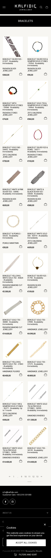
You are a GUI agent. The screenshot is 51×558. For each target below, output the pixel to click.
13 (37, 477)
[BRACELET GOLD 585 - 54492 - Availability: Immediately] (13, 135)
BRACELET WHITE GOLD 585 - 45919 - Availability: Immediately (37, 236)
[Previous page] (10, 479)
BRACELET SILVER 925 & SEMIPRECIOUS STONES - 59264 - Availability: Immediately (37, 62)
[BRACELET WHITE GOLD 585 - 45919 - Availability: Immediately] (37, 221)
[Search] (41, 7)
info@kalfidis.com (10, 492)
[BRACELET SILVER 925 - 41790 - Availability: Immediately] (37, 263)
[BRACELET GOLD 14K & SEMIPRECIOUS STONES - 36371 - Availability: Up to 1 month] (13, 391)
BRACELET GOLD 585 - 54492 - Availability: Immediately (12, 149)
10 (25, 477)
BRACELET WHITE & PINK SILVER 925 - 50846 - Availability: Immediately (13, 191)
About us (7, 513)
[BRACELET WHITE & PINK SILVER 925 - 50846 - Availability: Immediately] (13, 177)
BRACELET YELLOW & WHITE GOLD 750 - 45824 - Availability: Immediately (13, 279)
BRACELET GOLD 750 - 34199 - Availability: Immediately (36, 450)
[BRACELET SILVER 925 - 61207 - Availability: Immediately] (13, 47)
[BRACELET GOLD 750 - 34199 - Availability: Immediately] (37, 436)
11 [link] (29, 477)
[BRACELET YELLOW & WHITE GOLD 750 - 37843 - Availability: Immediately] (13, 349)
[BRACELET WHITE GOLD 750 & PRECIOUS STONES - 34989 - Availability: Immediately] (13, 436)
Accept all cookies (26, 542)
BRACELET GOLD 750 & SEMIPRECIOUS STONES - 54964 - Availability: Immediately (37, 106)
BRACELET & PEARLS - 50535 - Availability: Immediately (12, 236)
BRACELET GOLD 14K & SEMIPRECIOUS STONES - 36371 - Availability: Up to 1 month (13, 407)
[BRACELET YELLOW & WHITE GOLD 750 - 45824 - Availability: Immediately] (13, 263)
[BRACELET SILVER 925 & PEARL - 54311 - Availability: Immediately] (37, 135)
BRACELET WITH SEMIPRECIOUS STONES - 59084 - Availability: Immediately (13, 106)
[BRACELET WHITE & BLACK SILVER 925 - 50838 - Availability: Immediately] (37, 177)
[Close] (45, 524)
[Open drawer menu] (4, 7)
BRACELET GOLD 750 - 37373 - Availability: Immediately (36, 364)
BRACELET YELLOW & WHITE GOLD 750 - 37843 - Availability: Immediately (13, 365)
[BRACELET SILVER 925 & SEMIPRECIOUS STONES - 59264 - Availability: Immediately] (37, 47)
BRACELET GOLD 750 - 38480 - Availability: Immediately (12, 322)
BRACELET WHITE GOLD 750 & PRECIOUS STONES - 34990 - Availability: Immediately (37, 407)
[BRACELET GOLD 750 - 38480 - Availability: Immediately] (13, 307)
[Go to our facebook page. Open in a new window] (5, 502)
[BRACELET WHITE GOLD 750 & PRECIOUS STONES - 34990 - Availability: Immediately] (37, 391)
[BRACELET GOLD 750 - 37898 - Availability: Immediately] (37, 307)
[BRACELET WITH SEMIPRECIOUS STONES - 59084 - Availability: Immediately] (13, 91)
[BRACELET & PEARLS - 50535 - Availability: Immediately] (13, 221)
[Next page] (41, 479)
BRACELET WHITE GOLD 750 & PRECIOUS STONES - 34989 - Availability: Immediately (13, 451)
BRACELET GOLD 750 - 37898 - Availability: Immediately (36, 322)
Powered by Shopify (34, 551)
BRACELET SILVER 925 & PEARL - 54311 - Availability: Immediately (37, 149)
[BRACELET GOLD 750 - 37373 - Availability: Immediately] (37, 349)
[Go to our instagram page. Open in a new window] (12, 502)
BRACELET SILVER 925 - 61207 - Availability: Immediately (12, 61)
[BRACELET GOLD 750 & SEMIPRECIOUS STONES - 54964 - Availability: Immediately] (37, 91)
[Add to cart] (21, 74)
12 (33, 477)
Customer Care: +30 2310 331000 (17, 495)
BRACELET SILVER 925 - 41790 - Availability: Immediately (37, 278)
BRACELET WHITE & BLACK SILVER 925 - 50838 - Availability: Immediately (35, 192)
